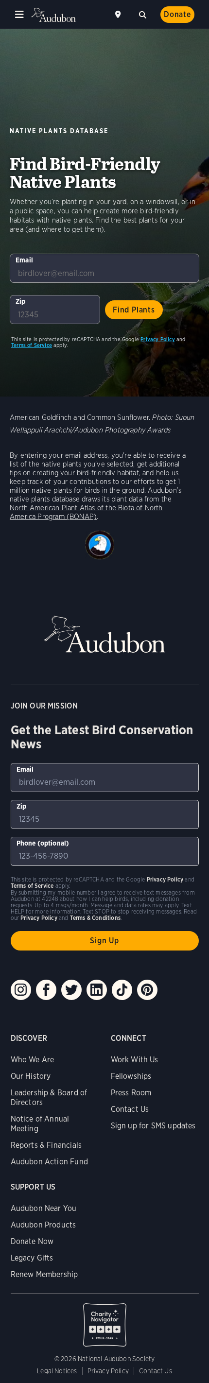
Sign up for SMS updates (153, 1125)
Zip (21, 301)
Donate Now (32, 1241)
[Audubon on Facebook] (46, 990)
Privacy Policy (157, 339)
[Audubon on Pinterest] (147, 990)
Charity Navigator (105, 1320)
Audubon (53, 15)
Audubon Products (43, 1224)
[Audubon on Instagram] (21, 990)
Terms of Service (31, 345)
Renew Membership (44, 1274)
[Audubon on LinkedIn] (97, 990)
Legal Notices (57, 1371)
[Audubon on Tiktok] (122, 990)
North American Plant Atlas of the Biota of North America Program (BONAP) (86, 512)
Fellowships (131, 1076)
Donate (177, 14)
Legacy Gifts (32, 1257)
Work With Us (134, 1059)
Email (24, 260)
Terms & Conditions (95, 917)
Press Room (131, 1092)
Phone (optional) (43, 843)
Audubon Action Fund (49, 1161)
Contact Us (130, 1109)
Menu (19, 14)
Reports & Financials (46, 1145)
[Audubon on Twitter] (71, 990)
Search (142, 13)
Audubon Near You (44, 1208)
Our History (31, 1076)
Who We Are (32, 1059)
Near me (119, 14)
